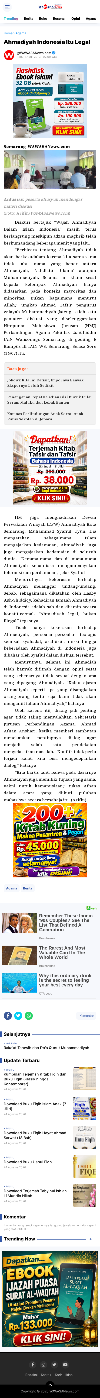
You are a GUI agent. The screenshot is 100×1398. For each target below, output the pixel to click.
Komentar (86, 1016)
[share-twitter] (18, 1016)
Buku (43, 18)
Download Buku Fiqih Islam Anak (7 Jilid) (35, 1106)
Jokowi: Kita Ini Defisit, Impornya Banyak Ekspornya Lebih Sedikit (45, 382)
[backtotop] (50, 1385)
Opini (75, 18)
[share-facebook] (8, 1016)
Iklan (69, 1375)
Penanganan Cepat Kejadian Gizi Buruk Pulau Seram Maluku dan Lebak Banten (50, 399)
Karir (58, 1375)
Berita (28, 18)
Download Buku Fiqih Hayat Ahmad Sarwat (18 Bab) (35, 1135)
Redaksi (31, 1375)
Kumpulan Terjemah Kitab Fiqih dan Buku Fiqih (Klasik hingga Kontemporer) (35, 1079)
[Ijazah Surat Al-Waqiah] (50, 1298)
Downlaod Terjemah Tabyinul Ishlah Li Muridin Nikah (35, 1193)
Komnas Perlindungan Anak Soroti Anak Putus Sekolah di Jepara (45, 416)
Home (8, 33)
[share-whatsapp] (29, 1016)
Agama (91, 18)
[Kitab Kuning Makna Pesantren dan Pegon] (50, 840)
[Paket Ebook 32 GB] (50, 100)
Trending (11, 18)
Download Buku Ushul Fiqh (28, 1162)
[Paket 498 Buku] (50, 467)
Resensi (59, 18)
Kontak (46, 1375)
